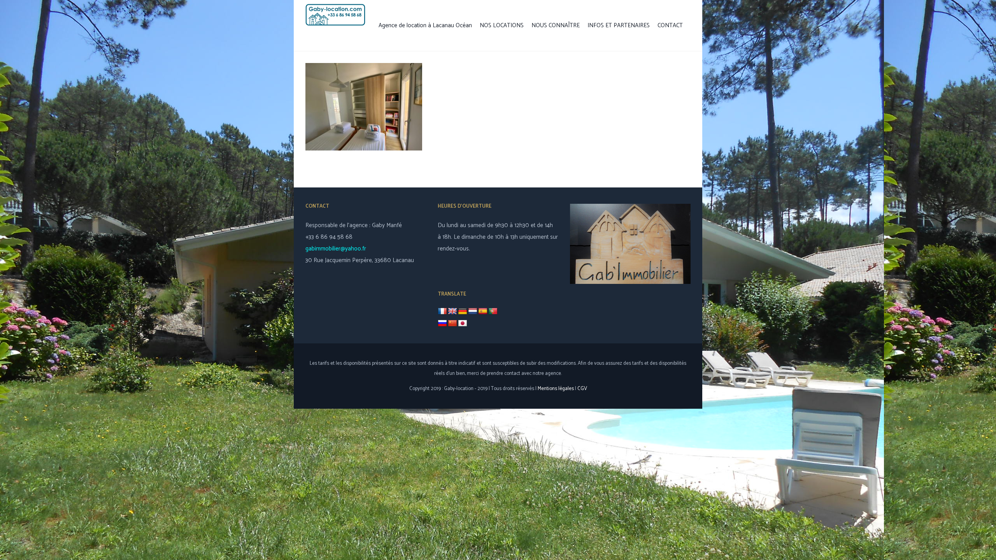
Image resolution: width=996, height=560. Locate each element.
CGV (582, 389)
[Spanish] (482, 311)
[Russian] (442, 323)
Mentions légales (556, 389)
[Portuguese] (493, 311)
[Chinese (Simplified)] (452, 323)
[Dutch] (472, 311)
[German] (462, 311)
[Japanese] (462, 323)
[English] (452, 311)
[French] (442, 311)
